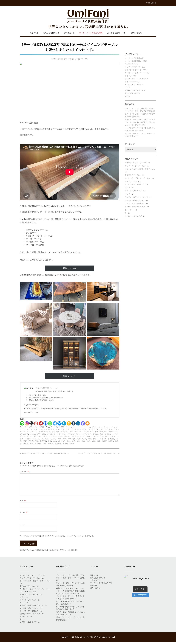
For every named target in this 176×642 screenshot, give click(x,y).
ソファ (127, 188)
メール (23, 512)
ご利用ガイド (69, 33)
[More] (87, 423)
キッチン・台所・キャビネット (136, 197)
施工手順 (43, 441)
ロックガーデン (97, 436)
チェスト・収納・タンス (134, 200)
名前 (23, 500)
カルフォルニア (75, 432)
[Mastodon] (83, 423)
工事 (24, 441)
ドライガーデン (73, 434)
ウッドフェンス (106, 429)
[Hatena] (64, 423)
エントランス (32, 432)
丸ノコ (40, 439)
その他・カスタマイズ (133, 216)
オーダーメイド (44, 432)
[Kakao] (69, 423)
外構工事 (103, 439)
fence (80, 427)
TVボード (95, 427)
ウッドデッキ (93, 429)
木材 (54, 441)
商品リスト (34, 33)
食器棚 (65, 443)
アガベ (29, 429)
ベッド (127, 87)
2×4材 (61, 427)
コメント (24, 471)
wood (103, 427)
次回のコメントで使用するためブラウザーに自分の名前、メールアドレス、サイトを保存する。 (59, 536)
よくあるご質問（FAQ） (117, 33)
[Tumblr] (73, 423)
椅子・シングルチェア (133, 191)
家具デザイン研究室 (36, 427)
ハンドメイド (86, 434)
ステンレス (112, 432)
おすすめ (64, 432)
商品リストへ (69, 268)
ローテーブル (85, 436)
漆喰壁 (104, 441)
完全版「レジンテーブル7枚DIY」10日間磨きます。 (98, 453)
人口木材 (53, 439)
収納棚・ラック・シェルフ (135, 90)
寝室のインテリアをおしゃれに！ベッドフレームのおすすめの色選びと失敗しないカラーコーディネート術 (140, 122)
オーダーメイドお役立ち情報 (91, 33)
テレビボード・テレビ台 (134, 85)
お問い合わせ (136, 33)
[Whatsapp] (50, 423)
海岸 (88, 441)
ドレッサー (129, 210)
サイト (22, 524)
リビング (74, 436)
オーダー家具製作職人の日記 (136, 61)
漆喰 (98, 441)
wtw (108, 427)
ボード (29, 436)
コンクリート (88, 432)
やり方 (66, 436)
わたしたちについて (51, 33)
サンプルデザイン (131, 64)
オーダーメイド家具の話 (134, 58)
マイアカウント (151, 3)
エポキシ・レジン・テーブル (136, 70)
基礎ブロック (81, 439)
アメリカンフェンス (51, 429)
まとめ (44, 436)
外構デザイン (93, 439)
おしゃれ (55, 432)
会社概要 (93, 585)
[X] (31, 423)
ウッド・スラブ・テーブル (135, 67)
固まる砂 (71, 439)
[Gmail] (36, 423)
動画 (64, 439)
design (68, 427)
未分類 (127, 96)
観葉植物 (58, 443)
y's (112, 427)
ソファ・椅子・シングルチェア (136, 79)
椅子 (73, 441)
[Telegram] (55, 423)
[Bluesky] (59, 423)
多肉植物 (111, 439)
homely (87, 427)
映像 (49, 441)
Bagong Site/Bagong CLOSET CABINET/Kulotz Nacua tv (44, 453)
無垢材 (110, 441)
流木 (83, 441)
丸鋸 (46, 439)
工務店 (30, 441)
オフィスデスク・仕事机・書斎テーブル (140, 169)
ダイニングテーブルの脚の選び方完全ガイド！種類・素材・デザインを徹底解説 (70, 577)
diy (74, 427)
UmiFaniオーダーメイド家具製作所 (86, 637)
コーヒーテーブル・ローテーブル (137, 73)
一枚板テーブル (30, 439)
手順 (36, 441)
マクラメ (37, 436)
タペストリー (52, 434)
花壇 (44, 443)
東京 (68, 441)
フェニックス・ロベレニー (103, 434)
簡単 (31, 443)
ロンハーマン (110, 436)
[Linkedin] (78, 423)
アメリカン (38, 429)
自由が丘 (38, 443)
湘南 (93, 441)
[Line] (22, 423)
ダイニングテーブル (37, 434)
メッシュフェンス (55, 436)
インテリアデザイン (78, 429)
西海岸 (50, 443)
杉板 (63, 441)
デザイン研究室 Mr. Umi (78, 59)
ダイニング (24, 434)
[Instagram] (27, 423)
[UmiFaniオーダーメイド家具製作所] (88, 18)
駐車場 (71, 443)
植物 (78, 441)
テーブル (62, 434)
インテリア (65, 429)
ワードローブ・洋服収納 (134, 203)
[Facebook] (45, 423)
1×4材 (55, 427)
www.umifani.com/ (31, 412)
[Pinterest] (41, 423)
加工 (59, 439)
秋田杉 (25, 443)
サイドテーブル (100, 432)
